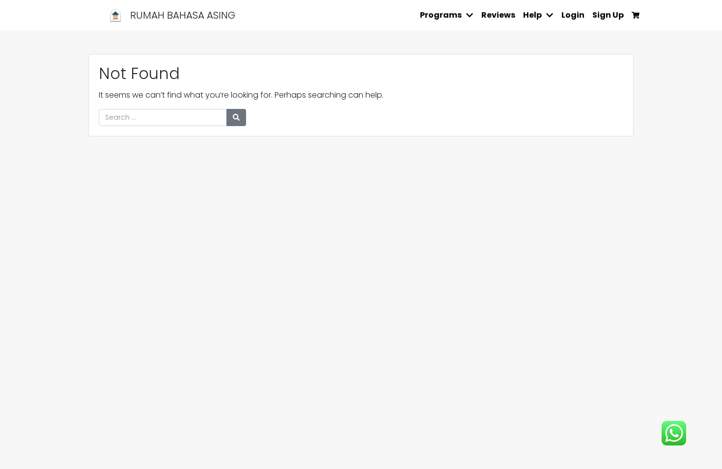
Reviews (498, 15)
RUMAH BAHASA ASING (181, 15)
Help (532, 15)
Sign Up (608, 15)
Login (572, 15)
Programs (441, 15)
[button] (471, 15)
